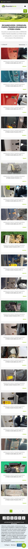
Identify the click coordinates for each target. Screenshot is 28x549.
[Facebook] (4, 518)
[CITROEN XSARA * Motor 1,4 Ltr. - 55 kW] (14, 329)
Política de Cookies (19, 541)
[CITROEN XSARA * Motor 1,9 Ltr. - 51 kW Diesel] (14, 421)
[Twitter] (16, 518)
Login (4, 1)
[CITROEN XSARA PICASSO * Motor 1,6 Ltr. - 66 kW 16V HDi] (14, 306)
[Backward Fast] (5, 511)
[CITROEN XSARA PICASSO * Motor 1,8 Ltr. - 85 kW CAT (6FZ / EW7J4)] (14, 237)
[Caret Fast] (8, 511)
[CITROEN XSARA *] (14, 53)
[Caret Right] (20, 511)
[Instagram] (19, 518)
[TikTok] (23, 518)
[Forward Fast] (22, 511)
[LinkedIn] (12, 518)
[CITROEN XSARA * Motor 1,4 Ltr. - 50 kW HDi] (14, 352)
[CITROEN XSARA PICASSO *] (14, 122)
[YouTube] (8, 518)
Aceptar (20, 545)
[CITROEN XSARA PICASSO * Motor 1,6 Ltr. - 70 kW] (14, 490)
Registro (9, 1)
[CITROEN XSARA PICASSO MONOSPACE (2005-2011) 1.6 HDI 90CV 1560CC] (14, 168)
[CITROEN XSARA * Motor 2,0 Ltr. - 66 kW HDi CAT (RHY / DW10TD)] (14, 283)
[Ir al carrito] (25, 6)
